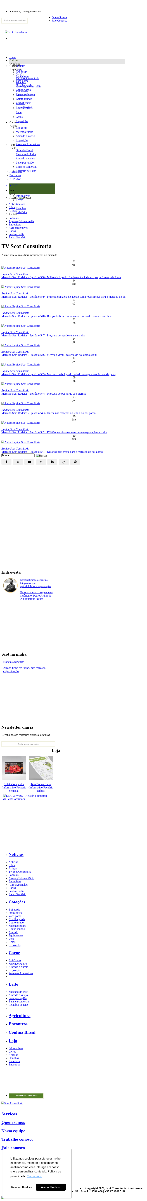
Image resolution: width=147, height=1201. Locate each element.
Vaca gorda (22, 80)
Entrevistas (15, 224)
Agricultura (16, 171)
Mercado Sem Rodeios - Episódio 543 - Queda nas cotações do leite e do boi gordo (48, 413)
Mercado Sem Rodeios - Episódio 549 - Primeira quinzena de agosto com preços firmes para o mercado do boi (63, 296)
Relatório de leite (18, 1004)
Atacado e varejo (18, 995)
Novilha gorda (24, 85)
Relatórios (14, 1061)
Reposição (22, 121)
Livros (12, 1051)
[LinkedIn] (52, 462)
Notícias (15, 63)
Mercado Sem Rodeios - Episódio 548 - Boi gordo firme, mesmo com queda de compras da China (56, 316)
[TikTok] (64, 462)
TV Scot (13, 213)
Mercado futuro (24, 94)
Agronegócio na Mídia (21, 878)
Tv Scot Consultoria (20, 871)
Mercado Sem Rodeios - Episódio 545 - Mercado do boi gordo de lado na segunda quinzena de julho (58, 374)
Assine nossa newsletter (15, 20)
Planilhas (14, 1058)
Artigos (13, 210)
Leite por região (18, 998)
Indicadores (22, 76)
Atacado (20, 103)
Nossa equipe (13, 1130)
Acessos (13, 1054)
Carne (13, 125)
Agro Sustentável (18, 884)
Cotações (15, 69)
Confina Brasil (22, 1032)
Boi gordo (21, 71)
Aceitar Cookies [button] (50, 1187)
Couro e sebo (23, 89)
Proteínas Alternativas (21, 973)
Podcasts (13, 218)
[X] (18, 462)
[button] (40, 455)
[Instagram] (41, 462)
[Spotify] (75, 462)
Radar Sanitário (17, 237)
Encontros (15, 175)
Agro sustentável (18, 227)
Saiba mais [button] (34, 1176)
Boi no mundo (24, 98)
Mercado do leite (18, 991)
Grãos (19, 116)
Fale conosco (13, 1147)
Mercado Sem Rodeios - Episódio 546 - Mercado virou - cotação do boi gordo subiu (49, 354)
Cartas (12, 230)
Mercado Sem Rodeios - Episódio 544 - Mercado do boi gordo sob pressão (43, 393)
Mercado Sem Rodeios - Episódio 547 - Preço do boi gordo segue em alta (43, 335)
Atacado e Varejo (18, 966)
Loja (12, 193)
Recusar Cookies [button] (21, 1187)
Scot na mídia (16, 234)
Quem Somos (59, 17)
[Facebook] (6, 462)
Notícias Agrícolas (13, 661)
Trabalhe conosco (17, 1139)
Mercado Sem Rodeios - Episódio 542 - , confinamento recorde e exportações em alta (54, 432)
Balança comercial (19, 1001)
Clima (12, 207)
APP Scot (15, 178)
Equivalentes (23, 107)
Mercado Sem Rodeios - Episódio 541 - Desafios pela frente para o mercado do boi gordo (52, 451)
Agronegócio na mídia (21, 221)
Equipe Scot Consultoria (15, 274)
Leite (19, 112)
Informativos (16, 1048)
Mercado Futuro (18, 963)
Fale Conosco (59, 20)
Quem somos (13, 1122)
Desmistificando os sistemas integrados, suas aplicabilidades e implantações (35, 583)
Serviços (9, 1114)
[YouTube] (29, 462)
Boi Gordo (15, 960)
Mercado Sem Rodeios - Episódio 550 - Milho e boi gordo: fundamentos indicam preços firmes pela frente (61, 277)
